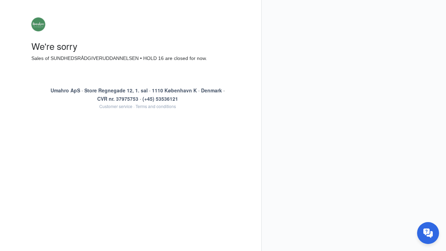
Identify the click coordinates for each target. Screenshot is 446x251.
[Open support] (428, 233)
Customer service (115, 106)
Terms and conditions (156, 106)
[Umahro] (137, 24)
